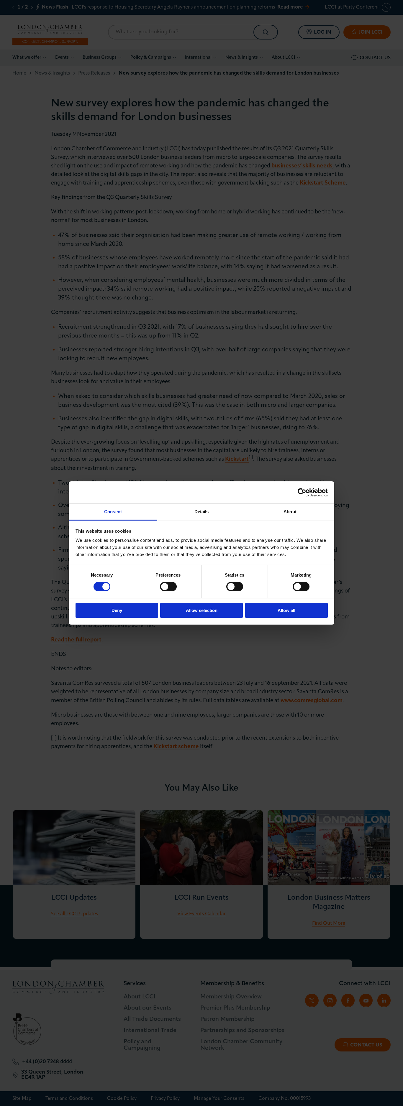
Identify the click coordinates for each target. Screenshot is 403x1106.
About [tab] (290, 511)
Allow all (286, 610)
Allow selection (201, 610)
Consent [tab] (113, 511)
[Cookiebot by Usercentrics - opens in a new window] (302, 492)
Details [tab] (201, 511)
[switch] (168, 586)
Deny (117, 610)
